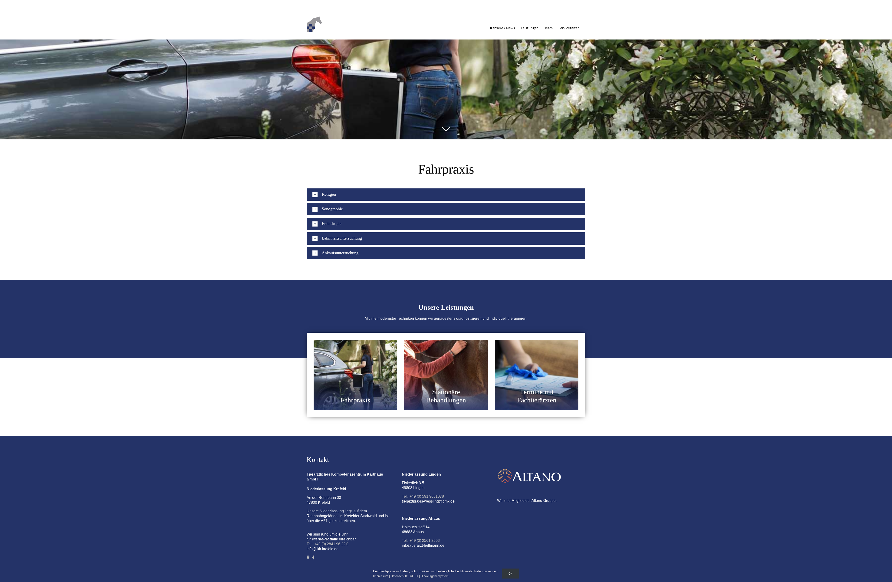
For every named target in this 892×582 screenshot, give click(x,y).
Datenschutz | (400, 576)
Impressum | (382, 576)
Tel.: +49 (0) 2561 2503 (421, 541)
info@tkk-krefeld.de (322, 549)
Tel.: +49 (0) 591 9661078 (423, 496)
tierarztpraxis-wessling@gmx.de (428, 501)
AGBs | (415, 576)
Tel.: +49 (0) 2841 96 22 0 (327, 544)
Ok (510, 573)
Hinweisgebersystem (435, 576)
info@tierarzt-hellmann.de (423, 545)
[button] (446, 194)
